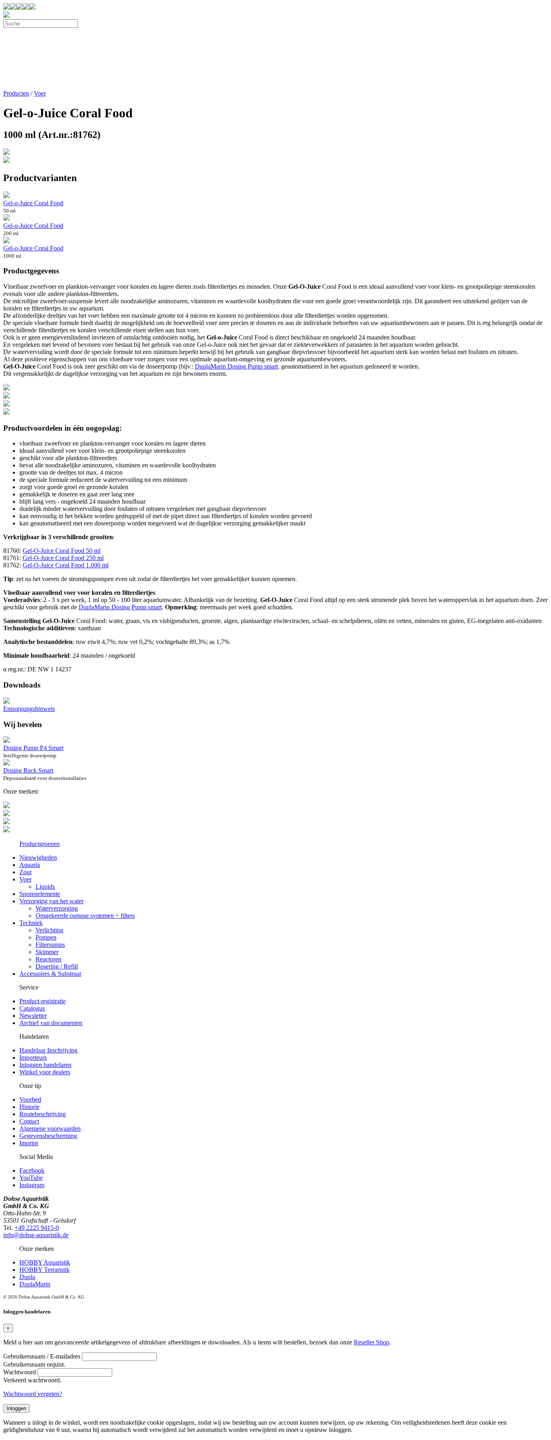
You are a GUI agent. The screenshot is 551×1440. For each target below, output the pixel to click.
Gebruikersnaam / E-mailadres (41, 1356)
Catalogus (32, 1008)
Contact (29, 1121)
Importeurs (33, 1057)
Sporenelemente (39, 893)
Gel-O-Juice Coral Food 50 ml (61, 550)
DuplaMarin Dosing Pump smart (236, 366)
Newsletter (33, 1015)
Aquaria (29, 864)
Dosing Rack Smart (28, 770)
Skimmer (46, 951)
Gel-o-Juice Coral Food (33, 203)
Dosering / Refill (56, 966)
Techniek (31, 922)
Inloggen (16, 1408)
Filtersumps (50, 944)
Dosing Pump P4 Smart (33, 747)
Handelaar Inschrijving (48, 1050)
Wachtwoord (19, 1372)
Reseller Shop (371, 1342)
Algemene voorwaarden (50, 1128)
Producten (16, 93)
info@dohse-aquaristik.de (36, 1235)
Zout (25, 872)
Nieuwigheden (38, 857)
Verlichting (49, 930)
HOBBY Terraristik (44, 1269)
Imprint (28, 1143)
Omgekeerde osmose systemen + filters (85, 915)
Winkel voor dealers (44, 1072)
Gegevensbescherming (48, 1135)
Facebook (31, 1170)
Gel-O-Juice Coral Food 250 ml (63, 557)
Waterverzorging (56, 908)
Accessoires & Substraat (50, 973)
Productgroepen (39, 843)
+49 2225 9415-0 (37, 1227)
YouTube (31, 1177)
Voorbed (30, 1099)
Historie (29, 1106)
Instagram (31, 1185)
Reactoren (48, 959)
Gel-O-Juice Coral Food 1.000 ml (66, 565)
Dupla (27, 1276)
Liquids (45, 886)
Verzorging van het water (51, 901)
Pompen (45, 937)
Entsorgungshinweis (29, 708)
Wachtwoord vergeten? (32, 1393)
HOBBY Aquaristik (44, 1262)
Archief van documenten (50, 1022)
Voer (40, 93)
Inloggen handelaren (45, 1064)
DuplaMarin (34, 1284)
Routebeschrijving (42, 1114)
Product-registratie (42, 1001)
